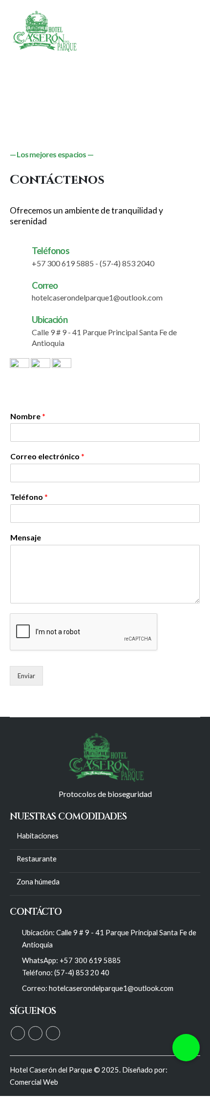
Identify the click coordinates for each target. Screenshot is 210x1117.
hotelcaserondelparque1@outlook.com (111, 988)
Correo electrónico (47, 456)
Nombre (27, 416)
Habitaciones (38, 836)
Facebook (18, 1033)
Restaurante (37, 859)
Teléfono (29, 496)
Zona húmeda (38, 882)
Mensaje (25, 537)
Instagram (53, 1033)
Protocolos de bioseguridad (105, 793)
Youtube (35, 1033)
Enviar (26, 676)
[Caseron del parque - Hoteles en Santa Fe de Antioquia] (44, 31)
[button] (186, 1047)
